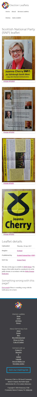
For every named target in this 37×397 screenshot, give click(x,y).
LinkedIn (18, 359)
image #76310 (9, 132)
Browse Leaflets (23, 11)
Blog (18, 335)
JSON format (27, 267)
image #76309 (9, 81)
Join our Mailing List (18, 361)
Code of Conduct (18, 342)
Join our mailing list (18, 370)
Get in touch (5, 287)
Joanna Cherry (21, 260)
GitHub (18, 357)
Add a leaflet (16, 18)
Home (8, 11)
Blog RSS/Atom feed (18, 338)
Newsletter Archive (18, 364)
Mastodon (19, 352)
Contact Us (18, 350)
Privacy (18, 323)
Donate (18, 333)
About (14, 11)
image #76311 (9, 183)
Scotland (19, 251)
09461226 (29, 390)
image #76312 (9, 234)
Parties (8, 18)
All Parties (18, 321)
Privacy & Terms (18, 340)
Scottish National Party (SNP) (26, 255)
